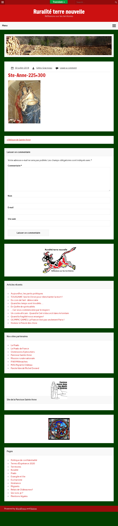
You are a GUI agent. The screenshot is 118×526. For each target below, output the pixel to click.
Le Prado (15, 345)
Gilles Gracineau (44, 68)
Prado (13, 473)
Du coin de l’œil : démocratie (24, 300)
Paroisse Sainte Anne (21, 355)
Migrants (15, 486)
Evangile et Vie (18, 476)
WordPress (21, 508)
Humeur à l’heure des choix (24, 323)
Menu (5, 25)
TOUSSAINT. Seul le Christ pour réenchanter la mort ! (37, 297)
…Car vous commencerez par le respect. (30, 310)
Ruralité (14, 470)
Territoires (16, 467)
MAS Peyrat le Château (22, 365)
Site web (12, 219)
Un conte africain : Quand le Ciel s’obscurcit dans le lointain (40, 313)
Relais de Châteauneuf (22, 489)
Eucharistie (16, 480)
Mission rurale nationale (23, 358)
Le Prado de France (20, 348)
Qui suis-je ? (17, 493)
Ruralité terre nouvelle (59, 12)
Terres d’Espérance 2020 (23, 463)
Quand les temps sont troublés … (27, 303)
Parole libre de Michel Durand (25, 368)
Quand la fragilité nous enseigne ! (27, 316)
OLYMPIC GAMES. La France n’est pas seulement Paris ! (37, 319)
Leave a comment (68, 68)
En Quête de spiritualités (23, 306)
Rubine (33, 508)
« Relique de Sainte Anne (19, 139)
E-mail (10, 208)
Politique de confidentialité (24, 460)
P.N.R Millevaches (19, 361)
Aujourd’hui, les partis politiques (27, 293)
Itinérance (16, 483)
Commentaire (15, 166)
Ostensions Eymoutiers (23, 352)
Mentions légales (19, 496)
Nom (10, 196)
